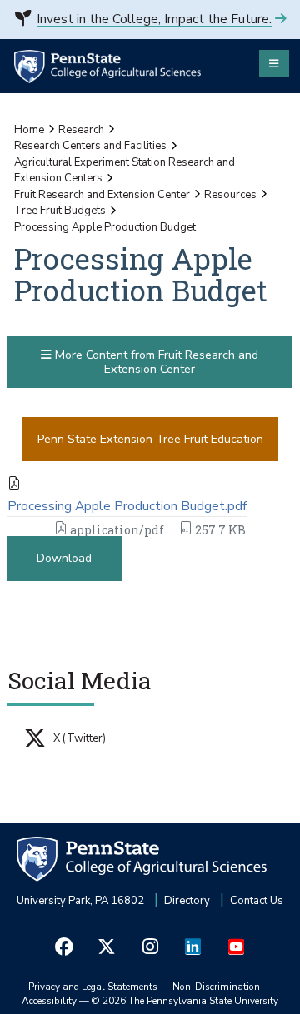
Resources (230, 194)
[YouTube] (236, 946)
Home (29, 129)
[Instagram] (150, 946)
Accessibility (49, 1000)
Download (64, 558)
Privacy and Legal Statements (93, 986)
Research (81, 129)
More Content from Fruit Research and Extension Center (155, 362)
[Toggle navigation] (274, 63)
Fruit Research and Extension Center (102, 194)
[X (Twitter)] (108, 946)
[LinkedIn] (193, 946)
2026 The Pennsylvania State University (185, 1000)
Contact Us (256, 900)
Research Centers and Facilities (90, 145)
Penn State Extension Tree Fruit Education (150, 439)
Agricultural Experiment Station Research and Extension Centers (124, 170)
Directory (187, 900)
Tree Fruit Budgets (60, 210)
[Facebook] (64, 946)
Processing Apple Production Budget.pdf (127, 506)
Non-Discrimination (216, 986)
